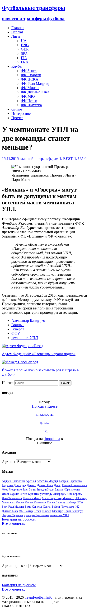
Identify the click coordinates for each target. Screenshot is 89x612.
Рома (28, 506)
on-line (16, 109)
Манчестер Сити (51, 498)
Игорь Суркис (10, 494)
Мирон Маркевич (35, 502)
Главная (17, 28)
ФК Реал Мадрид (35, 83)
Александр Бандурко (28, 321)
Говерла (17, 329)
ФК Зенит (29, 71)
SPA (24, 53)
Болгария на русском (19, 519)
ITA (24, 58)
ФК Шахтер (26, 511)
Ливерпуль (59, 494)
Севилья (37, 506)
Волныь (17, 325)
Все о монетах (13, 523)
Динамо (31, 485)
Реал (4, 506)
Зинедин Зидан (45, 489)
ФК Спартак (31, 75)
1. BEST (65, 159)
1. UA (79, 159)
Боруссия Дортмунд (14, 485)
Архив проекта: (14, 566)
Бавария (64, 481)
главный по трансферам (39, 159)
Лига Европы (74, 494)
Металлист (8, 502)
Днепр (57, 485)
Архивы (8, 462)
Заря (25, 489)
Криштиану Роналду (40, 494)
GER (25, 49)
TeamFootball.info (38, 597)
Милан (20, 502)
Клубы (16, 66)
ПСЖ (80, 502)
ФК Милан (30, 88)
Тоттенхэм (67, 506)
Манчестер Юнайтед (74, 498)
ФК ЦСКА (29, 79)
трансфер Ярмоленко (36, 515)
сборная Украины (12, 515)
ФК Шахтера (31, 105)
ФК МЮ (28, 96)
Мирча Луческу (56, 502)
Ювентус (57, 511)
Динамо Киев (45, 485)
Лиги (15, 36)
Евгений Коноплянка (74, 485)
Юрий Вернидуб (73, 511)
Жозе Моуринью (12, 489)
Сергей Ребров (52, 506)
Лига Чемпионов (12, 498)
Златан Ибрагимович (67, 489)
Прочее (17, 118)
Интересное (21, 113)
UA (24, 41)
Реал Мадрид (16, 506)
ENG (25, 45)
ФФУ (15, 333)
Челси (37, 511)
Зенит (32, 489)
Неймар (71, 502)
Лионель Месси (32, 498)
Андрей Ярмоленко (13, 481)
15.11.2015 (10, 159)
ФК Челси (29, 101)
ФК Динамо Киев (35, 92)
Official (17, 32)
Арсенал (31, 481)
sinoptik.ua (52, 439)
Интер (23, 494)
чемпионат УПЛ (24, 338)
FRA (24, 62)
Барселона (76, 481)
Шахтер (46, 511)
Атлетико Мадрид (47, 481)
